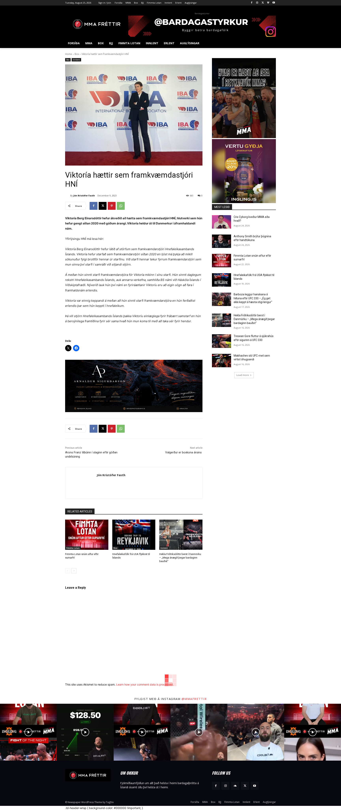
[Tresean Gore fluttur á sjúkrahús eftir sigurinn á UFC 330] (221, 341)
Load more (242, 375)
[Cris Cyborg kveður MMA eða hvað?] (221, 222)
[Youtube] (273, 3)
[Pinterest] (112, 206)
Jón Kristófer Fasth (84, 195)
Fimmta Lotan (73, 548)
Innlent (76, 59)
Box (77, 54)
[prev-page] (67, 570)
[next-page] (73, 570)
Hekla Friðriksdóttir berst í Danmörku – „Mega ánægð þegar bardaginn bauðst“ (180, 558)
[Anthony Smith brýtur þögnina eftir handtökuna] (221, 241)
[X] (262, 3)
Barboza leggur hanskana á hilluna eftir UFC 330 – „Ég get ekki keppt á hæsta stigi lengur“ (253, 298)
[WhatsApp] (121, 206)
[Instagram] (257, 3)
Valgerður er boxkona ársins (183, 452)
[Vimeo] (268, 3)
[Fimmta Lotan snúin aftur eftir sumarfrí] (86, 535)
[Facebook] (251, 3)
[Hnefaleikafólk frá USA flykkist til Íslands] (134, 535)
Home (68, 54)
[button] (271, 43)
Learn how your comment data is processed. (145, 684)
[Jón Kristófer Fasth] (67, 196)
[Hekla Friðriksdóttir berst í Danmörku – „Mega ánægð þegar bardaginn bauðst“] (180, 535)
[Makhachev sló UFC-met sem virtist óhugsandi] (221, 360)
